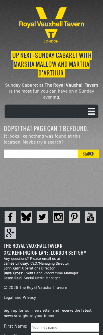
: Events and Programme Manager (41, 273)
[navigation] (51, 111)
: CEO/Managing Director (36, 263)
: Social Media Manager (32, 277)
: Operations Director (29, 268)
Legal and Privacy (20, 297)
